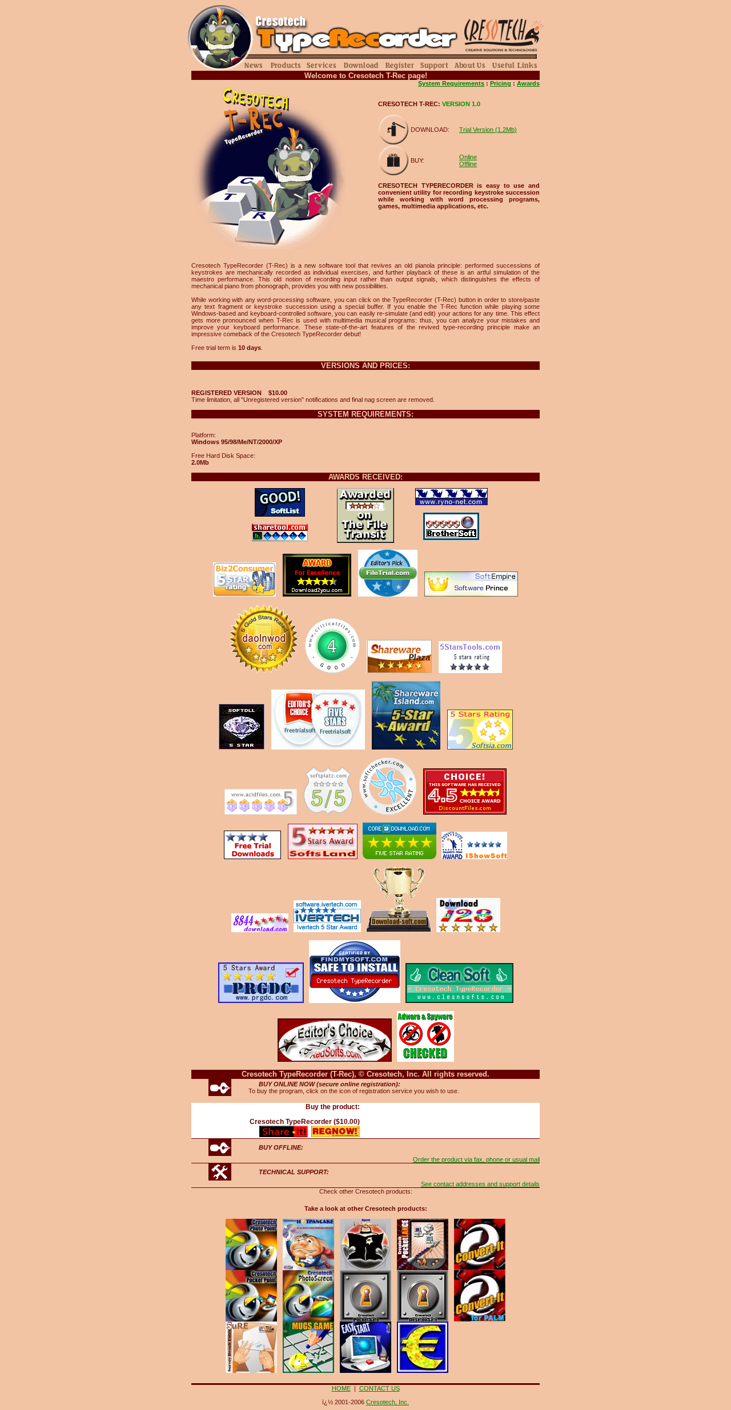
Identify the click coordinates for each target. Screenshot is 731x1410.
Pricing (500, 83)
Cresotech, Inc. (387, 1402)
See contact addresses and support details (480, 1184)
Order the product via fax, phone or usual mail (476, 1159)
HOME (341, 1388)
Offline (468, 163)
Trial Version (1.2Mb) (488, 129)
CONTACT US (379, 1388)
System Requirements (451, 83)
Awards (528, 83)
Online (468, 157)
